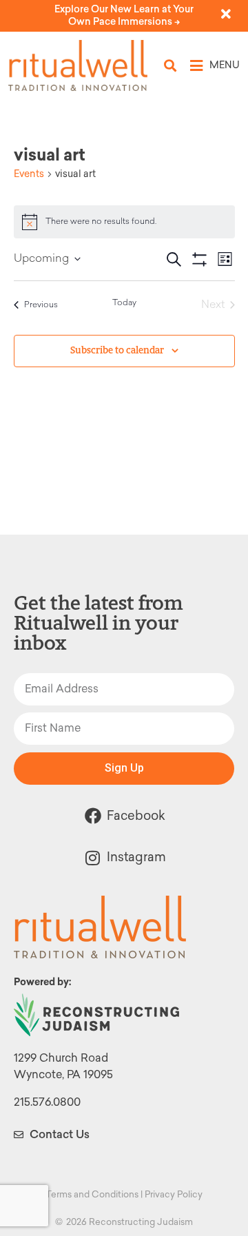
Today (124, 303)
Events (29, 174)
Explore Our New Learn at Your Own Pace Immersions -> (124, 15)
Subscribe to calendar (117, 350)
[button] (170, 65)
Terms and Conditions (91, 1194)
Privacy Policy (174, 1194)
